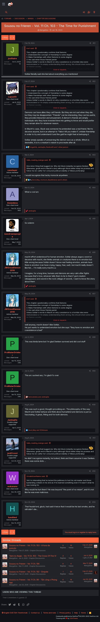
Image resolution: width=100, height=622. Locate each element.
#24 (93, 188)
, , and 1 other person (49, 147)
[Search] (6, 12)
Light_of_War (87, 558)
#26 (93, 252)
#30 (93, 405)
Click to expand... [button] (60, 70)
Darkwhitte (88, 574)
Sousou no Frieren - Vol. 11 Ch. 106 (24, 563)
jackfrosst (12, 453)
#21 (94, 43)
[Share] (90, 43)
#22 (94, 81)
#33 (93, 502)
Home (83, 613)
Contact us (35, 613)
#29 (93, 371)
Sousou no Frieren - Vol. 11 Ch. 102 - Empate (28, 571)
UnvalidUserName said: (35, 476)
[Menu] (4, 4)
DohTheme (74, 618)
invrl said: (30, 48)
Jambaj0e (12, 420)
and (38, 397)
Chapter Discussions (38, 550)
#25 (94, 219)
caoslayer (12, 170)
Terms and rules (49, 613)
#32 (93, 471)
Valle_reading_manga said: (37, 160)
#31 (94, 438)
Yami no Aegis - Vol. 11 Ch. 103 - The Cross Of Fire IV (32, 556)
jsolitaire (12, 58)
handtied (12, 517)
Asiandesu (12, 203)
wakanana (12, 486)
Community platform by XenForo (77, 616)
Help (76, 613)
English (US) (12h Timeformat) (15, 613)
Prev (6, 38)
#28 (93, 337)
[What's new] (94, 12)
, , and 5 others (49, 180)
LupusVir (12, 97)
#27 (93, 294)
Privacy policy (65, 613)
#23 (93, 155)
